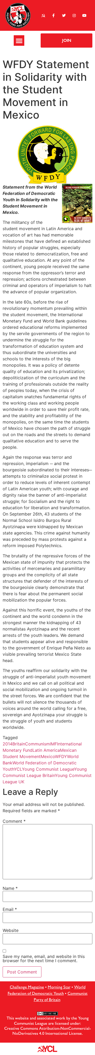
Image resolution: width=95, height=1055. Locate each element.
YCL (18, 769)
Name (10, 888)
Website (10, 930)
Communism (37, 743)
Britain (18, 743)
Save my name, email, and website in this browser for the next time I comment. (44, 958)
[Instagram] (74, 15)
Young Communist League (48, 769)
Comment (14, 821)
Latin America (46, 750)
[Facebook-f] (53, 15)
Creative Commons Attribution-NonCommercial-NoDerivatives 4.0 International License (47, 1031)
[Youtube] (84, 15)
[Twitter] (64, 15)
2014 (7, 743)
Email (10, 909)
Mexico (48, 756)
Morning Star (59, 987)
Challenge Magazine (27, 987)
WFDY (61, 756)
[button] (19, 40)
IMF (53, 743)
